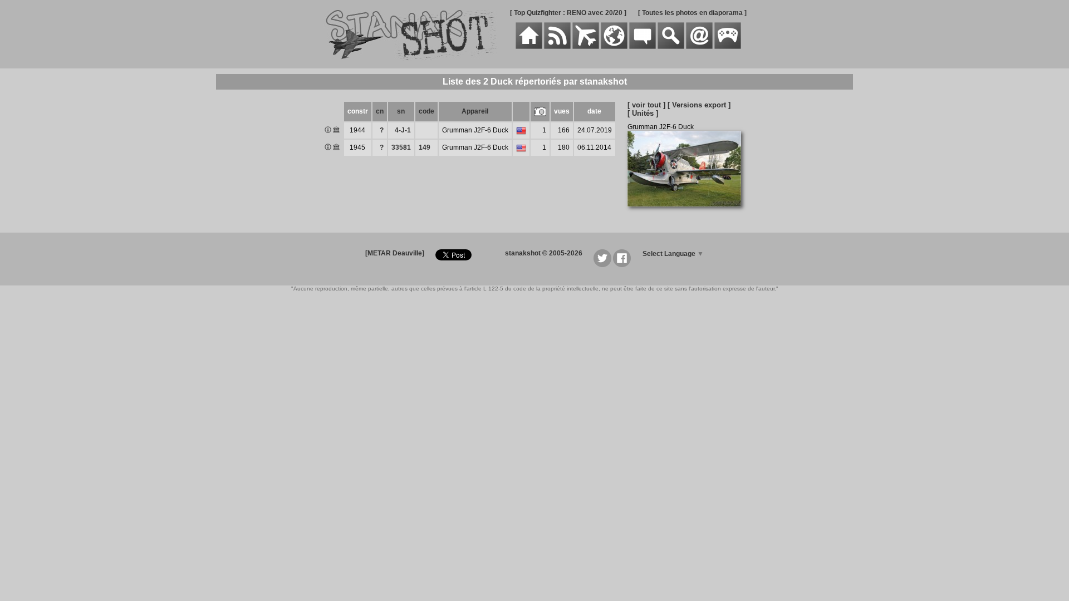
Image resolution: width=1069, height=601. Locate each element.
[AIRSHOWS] (614, 47)
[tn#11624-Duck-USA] (688, 212)
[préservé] (336, 131)
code (426, 111)
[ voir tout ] (646, 105)
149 (424, 147)
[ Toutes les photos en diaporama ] (692, 13)
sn (401, 111)
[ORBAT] (585, 47)
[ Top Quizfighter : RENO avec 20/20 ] (568, 13)
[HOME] (529, 47)
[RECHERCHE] (671, 47)
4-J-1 (403, 130)
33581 (401, 147)
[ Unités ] (642, 113)
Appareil (475, 111)
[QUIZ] (727, 47)
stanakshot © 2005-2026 (543, 253)
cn (380, 111)
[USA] (521, 131)
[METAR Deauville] (394, 253)
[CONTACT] (699, 47)
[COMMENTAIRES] (642, 47)
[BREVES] (557, 47)
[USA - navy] (521, 148)
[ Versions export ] (699, 105)
